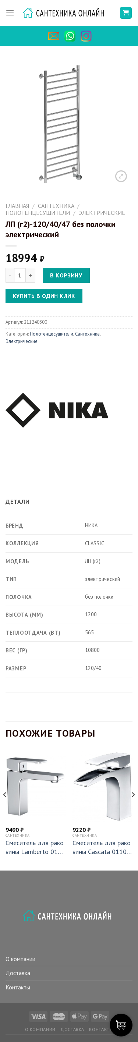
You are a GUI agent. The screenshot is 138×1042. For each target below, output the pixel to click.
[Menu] (10, 13)
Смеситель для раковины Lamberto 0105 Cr (35, 847)
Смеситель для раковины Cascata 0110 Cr (102, 847)
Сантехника (56, 205)
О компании (20, 959)
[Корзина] (126, 13)
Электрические (102, 212)
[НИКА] (57, 408)
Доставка (18, 973)
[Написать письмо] (55, 36)
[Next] (133, 809)
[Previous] (5, 809)
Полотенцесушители (38, 212)
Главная (17, 205)
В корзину (66, 275)
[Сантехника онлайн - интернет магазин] (67, 13)
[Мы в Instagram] (88, 36)
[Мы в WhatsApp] (71, 36)
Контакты (18, 987)
